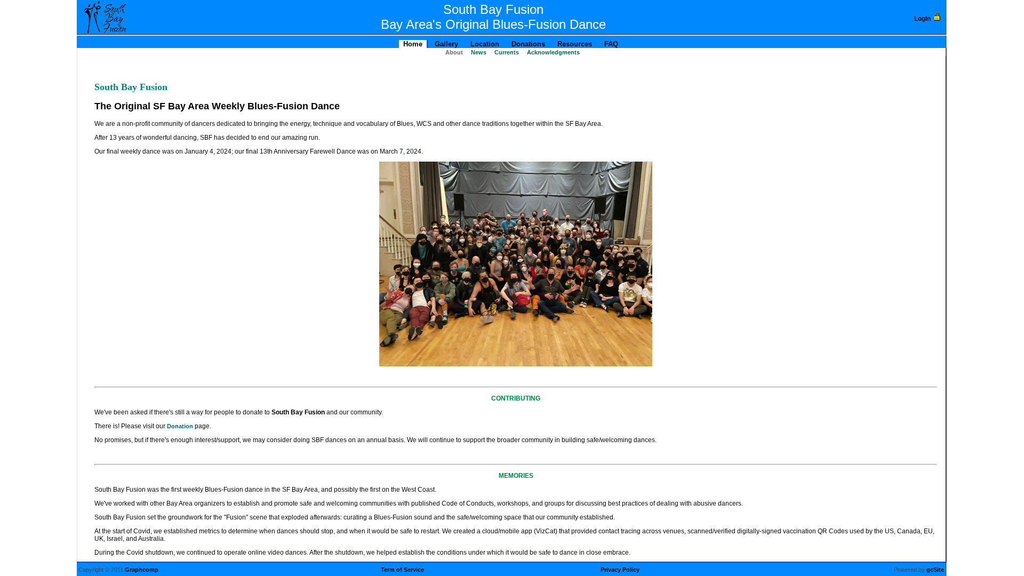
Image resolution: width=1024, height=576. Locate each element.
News (477, 52)
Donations (527, 44)
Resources (573, 44)
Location (483, 44)
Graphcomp (141, 569)
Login (922, 18)
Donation (180, 426)
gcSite (935, 569)
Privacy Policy (620, 569)
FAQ (610, 44)
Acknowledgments (552, 52)
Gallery (445, 44)
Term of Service (402, 569)
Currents (506, 52)
